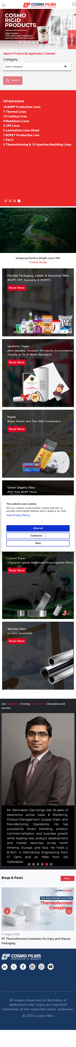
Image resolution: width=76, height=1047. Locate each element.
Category (10, 59)
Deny (38, 543)
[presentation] (7, 911)
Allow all (38, 528)
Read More (17, 287)
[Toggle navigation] (3, 5)
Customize (36, 536)
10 (60, 42)
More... (67, 878)
